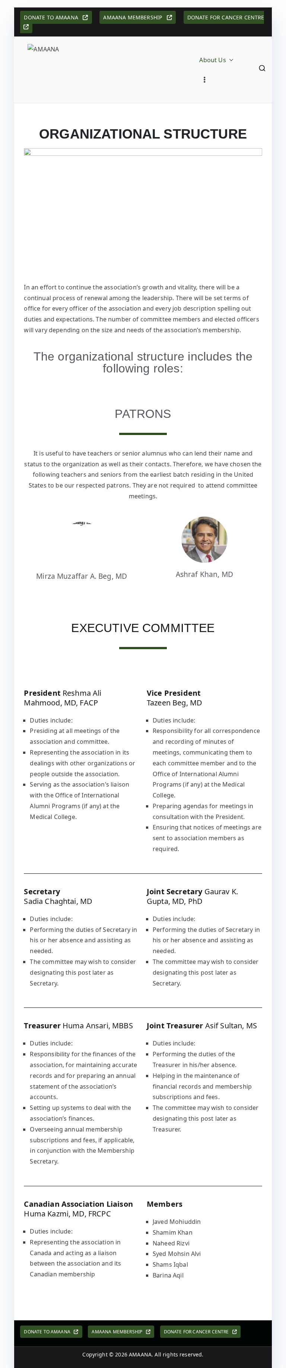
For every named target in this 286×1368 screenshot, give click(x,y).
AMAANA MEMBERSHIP (134, 17)
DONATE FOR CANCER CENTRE (198, 1332)
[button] (229, 60)
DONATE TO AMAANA (53, 17)
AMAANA (140, 1354)
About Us (212, 60)
